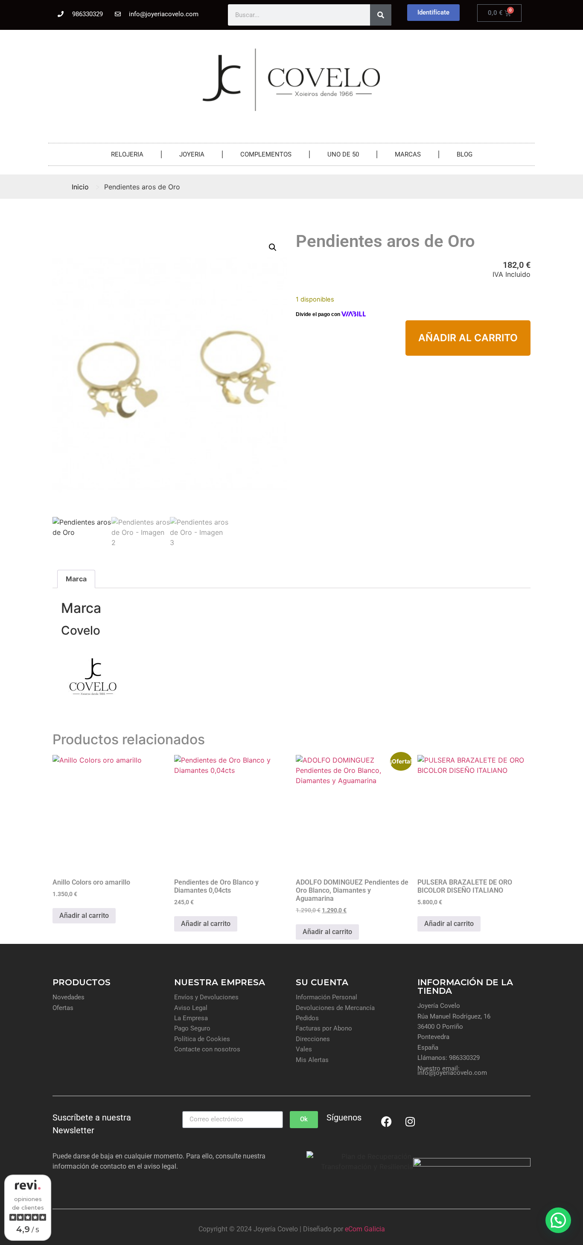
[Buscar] (380, 15)
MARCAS (408, 154)
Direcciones (313, 1039)
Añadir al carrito (468, 338)
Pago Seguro (192, 1028)
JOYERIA (191, 154)
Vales (304, 1049)
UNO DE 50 (343, 154)
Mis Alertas (312, 1060)
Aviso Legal (190, 1008)
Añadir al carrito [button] (84, 915)
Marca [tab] (76, 579)
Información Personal (326, 997)
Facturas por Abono (324, 1028)
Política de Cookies (202, 1039)
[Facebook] (386, 1121)
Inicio (80, 187)
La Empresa (191, 1018)
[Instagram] (410, 1121)
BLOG (464, 154)
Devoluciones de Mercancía (335, 1008)
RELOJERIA (127, 154)
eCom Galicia (365, 1229)
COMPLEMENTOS (266, 154)
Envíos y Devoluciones (206, 997)
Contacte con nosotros (207, 1049)
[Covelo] (93, 706)
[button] (272, 247)
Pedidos (307, 1018)
